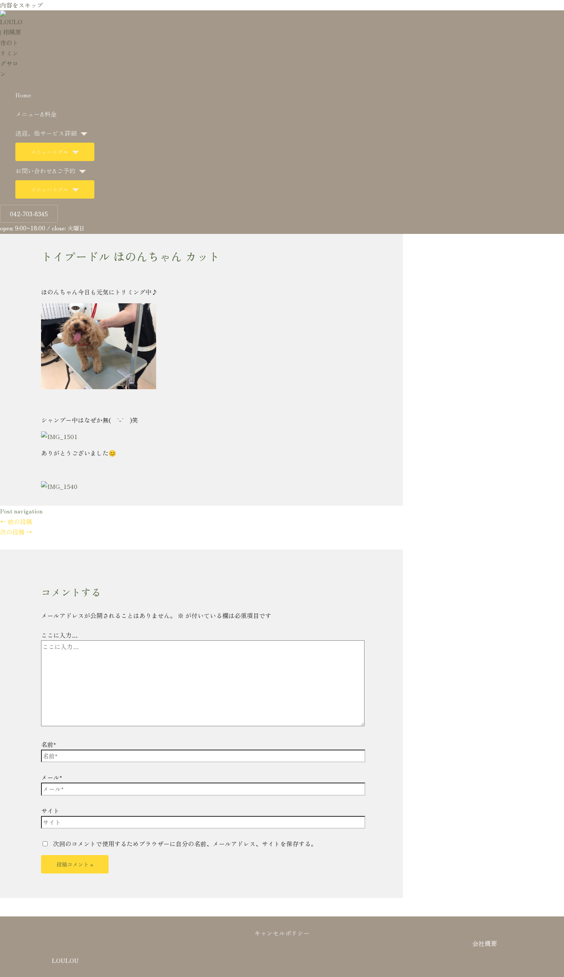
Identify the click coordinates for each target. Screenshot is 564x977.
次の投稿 (16, 531)
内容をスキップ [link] (21, 5)
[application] (82, 133)
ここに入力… (59, 635)
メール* (51, 777)
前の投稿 (16, 521)
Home (23, 94)
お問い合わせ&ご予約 (45, 170)
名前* (48, 744)
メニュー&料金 (36, 113)
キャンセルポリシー (282, 933)
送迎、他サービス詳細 (46, 133)
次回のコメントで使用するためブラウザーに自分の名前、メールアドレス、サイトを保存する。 (185, 843)
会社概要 (484, 943)
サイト (50, 810)
